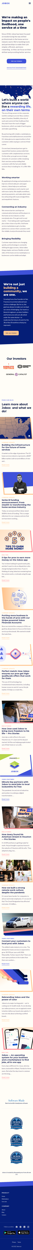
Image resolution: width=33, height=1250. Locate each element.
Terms (19, 1242)
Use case (4, 1201)
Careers (4, 1215)
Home (3, 1196)
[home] (15, 3)
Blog (3, 1212)
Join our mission (16, 61)
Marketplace (5, 1199)
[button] (29, 3)
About (3, 1209)
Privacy (14, 1242)
